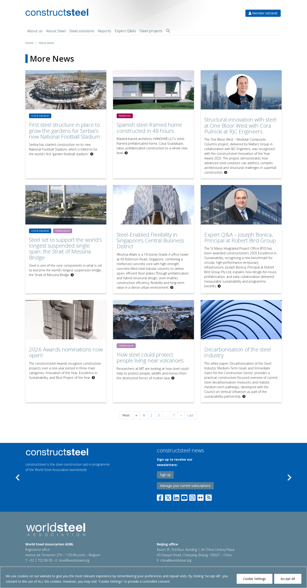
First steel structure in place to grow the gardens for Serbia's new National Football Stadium (64, 130)
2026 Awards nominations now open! (66, 352)
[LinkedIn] (176, 497)
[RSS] (208, 497)
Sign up (165, 475)
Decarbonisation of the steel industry (237, 352)
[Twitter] (168, 497)
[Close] (302, 570)
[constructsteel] (56, 12)
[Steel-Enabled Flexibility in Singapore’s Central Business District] (153, 204)
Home (29, 43)
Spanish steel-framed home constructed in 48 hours (149, 127)
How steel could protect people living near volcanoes (150, 357)
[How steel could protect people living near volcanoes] (153, 319)
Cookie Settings (254, 579)
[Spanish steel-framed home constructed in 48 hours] (153, 89)
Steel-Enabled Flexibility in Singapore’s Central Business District (150, 240)
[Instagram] (192, 497)
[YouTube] (184, 497)
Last (190, 415)
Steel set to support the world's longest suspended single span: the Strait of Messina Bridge (65, 248)
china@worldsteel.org (175, 560)
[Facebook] (161, 497)
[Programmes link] (76, 451)
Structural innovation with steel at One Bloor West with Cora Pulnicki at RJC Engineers (240, 125)
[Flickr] (200, 497)
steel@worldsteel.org (74, 560)
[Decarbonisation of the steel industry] (241, 319)
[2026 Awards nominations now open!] (65, 319)
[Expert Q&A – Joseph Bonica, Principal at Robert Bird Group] (241, 204)
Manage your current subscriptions (185, 485)
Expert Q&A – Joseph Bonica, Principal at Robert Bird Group (240, 237)
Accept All (288, 579)
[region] (153, 577)
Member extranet (264, 13)
